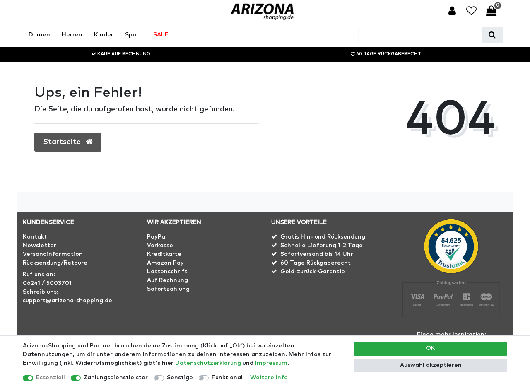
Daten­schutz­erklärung (208, 363)
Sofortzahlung (168, 289)
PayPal (157, 237)
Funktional (227, 378)
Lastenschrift (167, 272)
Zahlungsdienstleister (116, 378)
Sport (133, 35)
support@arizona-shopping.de (67, 301)
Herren (72, 35)
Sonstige (180, 378)
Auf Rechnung (167, 280)
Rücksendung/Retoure (55, 263)
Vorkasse (160, 245)
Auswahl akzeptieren (431, 365)
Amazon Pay (165, 263)
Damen (39, 35)
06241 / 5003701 (47, 283)
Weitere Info (269, 378)
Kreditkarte (164, 254)
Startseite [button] (63, 142)
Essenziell (50, 378)
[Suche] (492, 35)
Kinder (103, 35)
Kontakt (35, 237)
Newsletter (39, 245)
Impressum (271, 363)
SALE (161, 35)
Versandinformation (53, 254)
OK (430, 348)
